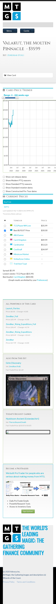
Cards (27, 30)
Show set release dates (16, 177)
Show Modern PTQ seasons (18, 180)
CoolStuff (18, 249)
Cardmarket (19, 245)
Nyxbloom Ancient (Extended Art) (22, 418)
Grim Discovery (13, 363)
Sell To (6, 207)
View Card (11, 75)
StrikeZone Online (22, 259)
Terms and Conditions (26, 582)
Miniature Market (21, 254)
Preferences (42, 280)
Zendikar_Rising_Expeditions (19, 332)
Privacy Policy (9, 582)
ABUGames (19, 235)
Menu (9, 30)
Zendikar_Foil (12, 316)
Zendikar (10, 339)
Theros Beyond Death (17, 422)
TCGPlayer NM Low (22, 225)
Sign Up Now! (28, 511)
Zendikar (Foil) (15, 55)
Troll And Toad (20, 264)
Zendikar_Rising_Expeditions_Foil (21, 324)
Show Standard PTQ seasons (19, 184)
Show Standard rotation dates (19, 187)
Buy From (7, 202)
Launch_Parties (13, 308)
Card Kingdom (20, 240)
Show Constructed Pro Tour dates (21, 191)
